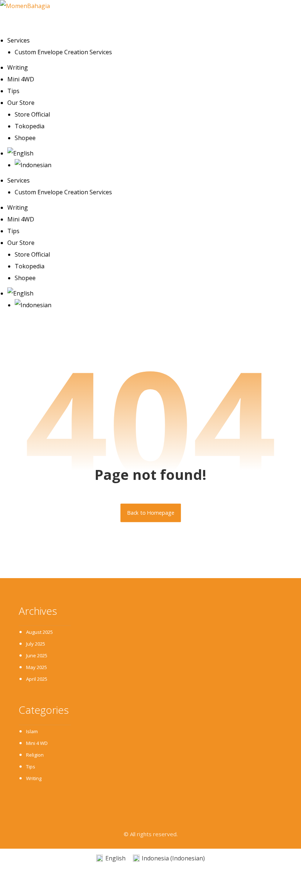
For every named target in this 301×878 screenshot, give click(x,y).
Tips (13, 91)
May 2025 (36, 667)
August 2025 (39, 632)
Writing (17, 67)
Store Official (32, 114)
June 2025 (36, 655)
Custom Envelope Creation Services (63, 52)
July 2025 (35, 643)
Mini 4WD (20, 79)
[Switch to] (154, 153)
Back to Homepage (150, 513)
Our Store (21, 103)
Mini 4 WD (37, 743)
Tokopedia (29, 126)
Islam (32, 731)
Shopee (25, 138)
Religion (35, 755)
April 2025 (36, 679)
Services (18, 40)
